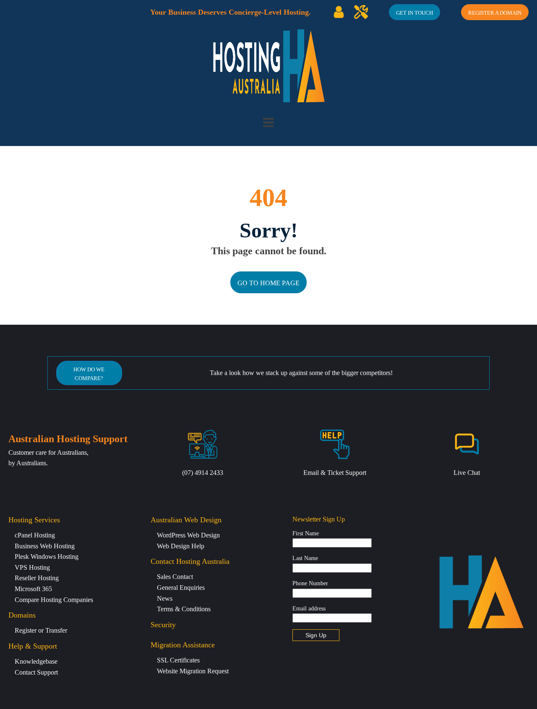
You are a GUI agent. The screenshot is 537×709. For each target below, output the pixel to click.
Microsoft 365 (33, 588)
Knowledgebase (36, 661)
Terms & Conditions (184, 609)
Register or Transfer (41, 630)
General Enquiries (181, 587)
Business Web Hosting (45, 546)
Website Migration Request (193, 671)
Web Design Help (180, 546)
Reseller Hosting (37, 577)
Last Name (305, 558)
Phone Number (310, 583)
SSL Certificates (178, 660)
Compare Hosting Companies (54, 599)
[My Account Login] (339, 12)
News (164, 598)
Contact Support (36, 672)
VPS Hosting (32, 567)
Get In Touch (414, 13)
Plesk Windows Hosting (46, 556)
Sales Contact (175, 576)
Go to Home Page (268, 283)
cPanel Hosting (35, 535)
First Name (305, 533)
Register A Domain (494, 13)
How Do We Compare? (88, 373)
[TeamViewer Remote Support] (361, 12)
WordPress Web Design (188, 535)
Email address (309, 608)
